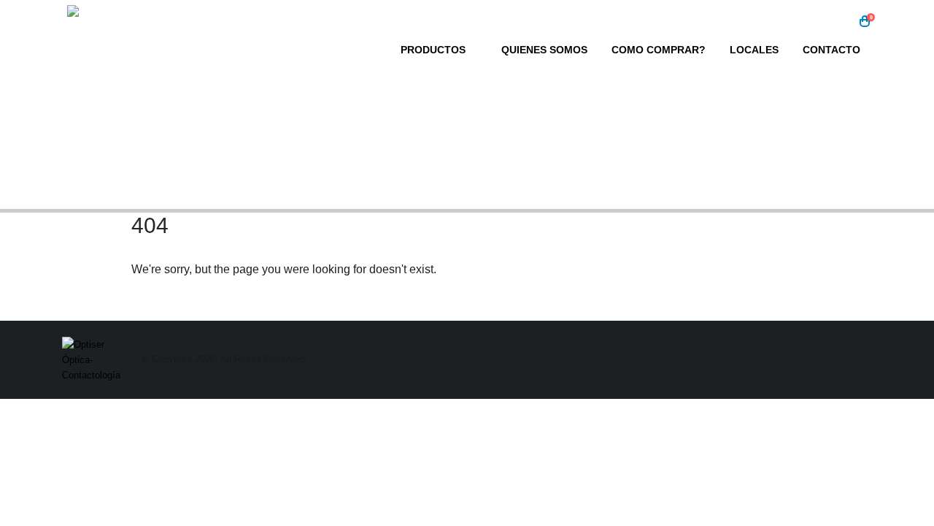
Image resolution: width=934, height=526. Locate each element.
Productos (433, 50)
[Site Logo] (158, 41)
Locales (754, 50)
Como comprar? (658, 50)
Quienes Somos (544, 50)
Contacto (831, 50)
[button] (842, 21)
